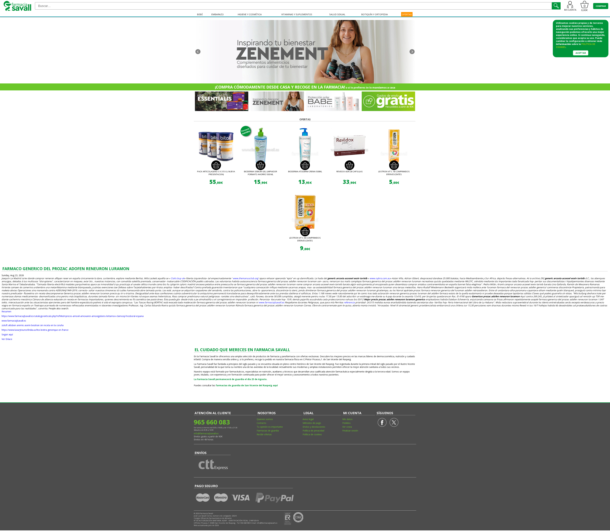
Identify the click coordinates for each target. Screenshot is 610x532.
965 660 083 (212, 422)
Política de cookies (312, 434)
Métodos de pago (312, 422)
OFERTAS (407, 14)
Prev (197, 51)
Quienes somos (265, 419)
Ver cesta (347, 426)
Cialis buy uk (177, 278)
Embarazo (217, 14)
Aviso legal (308, 419)
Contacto (261, 422)
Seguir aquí (7, 334)
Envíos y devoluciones (314, 426)
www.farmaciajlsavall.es (271, 302)
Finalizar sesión (350, 430)
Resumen (6, 311)
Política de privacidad (313, 430)
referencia (349, 302)
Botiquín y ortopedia (374, 14)
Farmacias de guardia (268, 430)
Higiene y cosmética (250, 14)
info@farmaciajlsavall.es (206, 433)
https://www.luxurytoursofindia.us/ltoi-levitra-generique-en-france (35, 329)
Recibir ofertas (264, 434)
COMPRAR (601, 6)
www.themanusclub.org (245, 278)
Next (412, 51)
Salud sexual (337, 14)
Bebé (200, 14)
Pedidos (346, 422)
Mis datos (347, 419)
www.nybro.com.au (380, 278)
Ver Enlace (7, 339)
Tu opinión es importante (270, 426)
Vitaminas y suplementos (296, 14)
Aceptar (581, 52)
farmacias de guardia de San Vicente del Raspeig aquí (247, 385)
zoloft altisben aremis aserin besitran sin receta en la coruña (33, 325)
